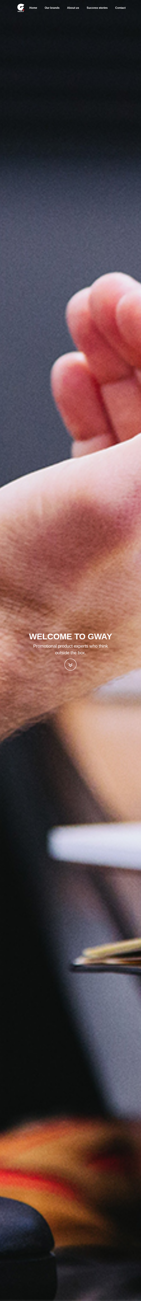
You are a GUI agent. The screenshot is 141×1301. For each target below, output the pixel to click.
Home (33, 7)
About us (73, 7)
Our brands (52, 7)
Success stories (97, 7)
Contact (120, 7)
